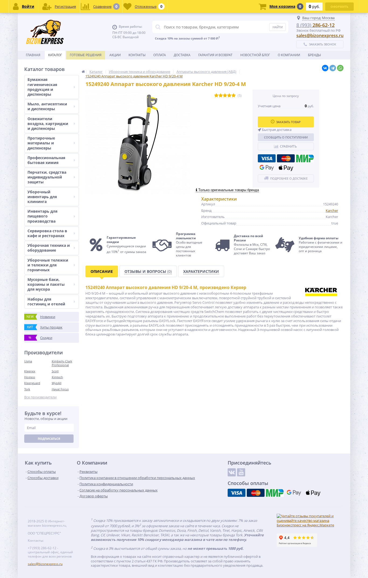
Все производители (40, 397)
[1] (216, 95)
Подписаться (49, 439)
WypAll (56, 383)
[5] (233, 95)
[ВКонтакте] (325, 68)
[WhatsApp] (340, 68)
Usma (28, 361)
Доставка (182, 55)
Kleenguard (32, 383)
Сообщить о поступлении (286, 137)
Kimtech (57, 377)
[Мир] (305, 158)
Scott (55, 371)
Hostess (29, 377)
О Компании (289, 55)
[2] (220, 95)
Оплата (159, 55)
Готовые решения (86, 55)
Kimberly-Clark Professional (62, 363)
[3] (225, 95)
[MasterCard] (286, 158)
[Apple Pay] (286, 168)
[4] (229, 95)
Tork (27, 389)
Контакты (137, 55)
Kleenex (29, 371)
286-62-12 (315, 25)
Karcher (332, 210)
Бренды (314, 55)
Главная (33, 55)
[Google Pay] (267, 168)
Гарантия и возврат (215, 55)
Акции (115, 55)
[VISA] (267, 158)
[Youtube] (241, 472)
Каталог (55, 55)
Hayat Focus (60, 389)
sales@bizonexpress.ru (319, 35)
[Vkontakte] (232, 472)
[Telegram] (332, 68)
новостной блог (255, 55)
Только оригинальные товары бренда (228, 190)
